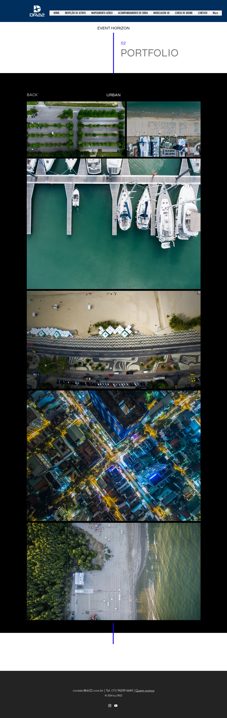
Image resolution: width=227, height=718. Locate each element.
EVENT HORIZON (113, 28)
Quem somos (144, 690)
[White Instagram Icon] (110, 706)
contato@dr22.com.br (88, 690)
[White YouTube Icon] (116, 706)
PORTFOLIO (150, 52)
